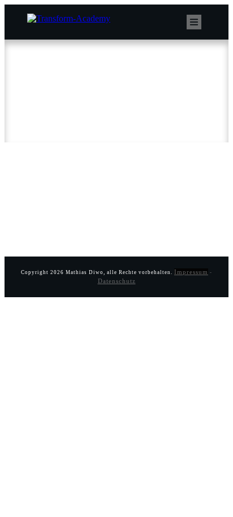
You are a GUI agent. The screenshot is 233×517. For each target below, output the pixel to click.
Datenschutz (117, 280)
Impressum (191, 271)
